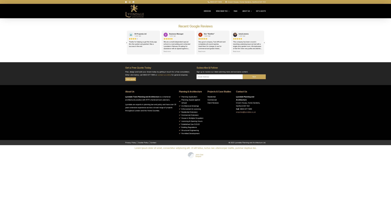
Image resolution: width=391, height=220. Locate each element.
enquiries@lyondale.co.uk (246, 112)
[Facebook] (126, 2)
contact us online (164, 75)
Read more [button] (167, 51)
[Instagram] (130, 2)
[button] (264, 42)
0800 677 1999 (216, 2)
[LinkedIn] (133, 2)
